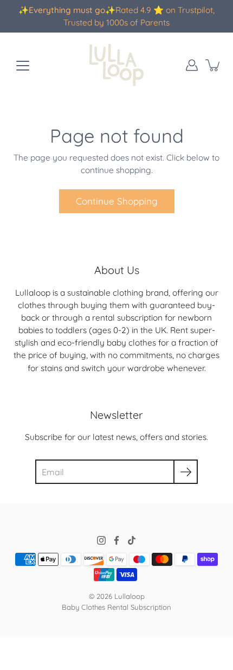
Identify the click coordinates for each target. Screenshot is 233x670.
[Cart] (213, 65)
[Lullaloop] (116, 65)
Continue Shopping (117, 201)
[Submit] (185, 472)
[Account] (191, 65)
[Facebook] (116, 540)
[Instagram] (101, 540)
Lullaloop (129, 596)
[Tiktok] (132, 540)
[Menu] (23, 65)
